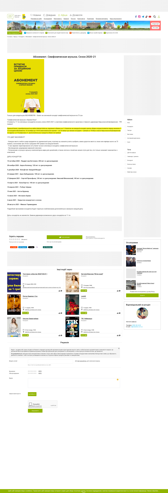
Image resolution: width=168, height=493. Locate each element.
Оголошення (48, 18)
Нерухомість (58, 18)
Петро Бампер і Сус (30, 296)
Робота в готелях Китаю (144, 260)
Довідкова (90, 18)
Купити (83, 290)
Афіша (64, 15)
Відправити (35, 410)
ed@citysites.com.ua (137, 326)
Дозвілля (77, 15)
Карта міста (81, 18)
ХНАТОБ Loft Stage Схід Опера (33, 309)
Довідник (51, 15)
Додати (142, 295)
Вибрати (33, 394)
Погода (73, 18)
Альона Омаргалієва (30, 319)
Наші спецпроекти (116, 18)
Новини (37, 15)
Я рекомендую (65, 237)
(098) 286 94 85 (136, 325)
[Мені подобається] (59, 291)
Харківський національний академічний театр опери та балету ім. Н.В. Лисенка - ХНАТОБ (47, 287)
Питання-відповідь (102, 18)
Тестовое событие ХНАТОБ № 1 (35, 274)
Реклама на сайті (36, 18)
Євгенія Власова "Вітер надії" (92, 274)
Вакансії (66, 18)
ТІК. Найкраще (86, 319)
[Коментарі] (61, 291)
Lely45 (83, 296)
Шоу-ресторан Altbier (89, 287)
